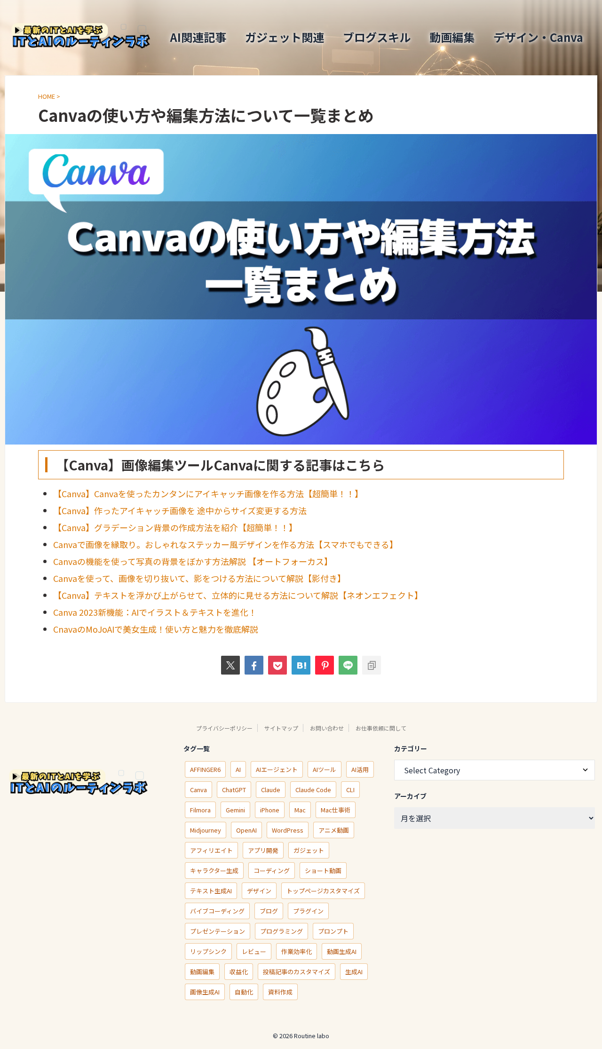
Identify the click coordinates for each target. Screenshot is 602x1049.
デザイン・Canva (538, 37)
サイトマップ (281, 728)
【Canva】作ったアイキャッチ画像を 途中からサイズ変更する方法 (180, 510)
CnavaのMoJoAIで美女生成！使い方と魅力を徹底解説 (155, 629)
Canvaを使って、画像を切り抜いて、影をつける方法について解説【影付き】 (199, 578)
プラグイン (308, 910)
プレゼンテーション (217, 931)
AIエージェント (277, 769)
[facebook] (254, 665)
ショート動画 (323, 870)
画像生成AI (205, 991)
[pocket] (277, 665)
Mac (300, 809)
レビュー (254, 951)
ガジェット (308, 850)
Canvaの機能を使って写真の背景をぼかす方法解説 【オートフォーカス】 (193, 561)
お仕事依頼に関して (381, 728)
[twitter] (230, 665)
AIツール (324, 769)
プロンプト (333, 931)
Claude (270, 789)
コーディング (271, 870)
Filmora (200, 809)
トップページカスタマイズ (323, 890)
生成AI (354, 971)
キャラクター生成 (214, 870)
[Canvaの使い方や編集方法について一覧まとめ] (301, 665)
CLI (350, 789)
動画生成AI (341, 951)
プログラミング (281, 931)
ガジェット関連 (284, 37)
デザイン (259, 890)
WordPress (287, 830)
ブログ (269, 910)
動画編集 (452, 37)
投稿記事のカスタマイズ (296, 971)
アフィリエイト (211, 850)
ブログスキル (377, 37)
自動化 (244, 991)
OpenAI (246, 830)
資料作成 (280, 991)
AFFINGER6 (205, 769)
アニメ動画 (333, 830)
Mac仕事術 (335, 809)
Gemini (235, 809)
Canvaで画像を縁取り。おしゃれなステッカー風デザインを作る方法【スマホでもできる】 (225, 544)
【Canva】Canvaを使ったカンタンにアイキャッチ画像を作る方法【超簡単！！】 (208, 493)
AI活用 (360, 769)
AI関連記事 (198, 37)
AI (238, 769)
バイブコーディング (217, 910)
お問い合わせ (327, 728)
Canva (198, 789)
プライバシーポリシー (224, 728)
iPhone (269, 809)
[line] (348, 665)
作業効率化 (296, 951)
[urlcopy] (371, 665)
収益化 (239, 971)
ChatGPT (234, 789)
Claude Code (313, 789)
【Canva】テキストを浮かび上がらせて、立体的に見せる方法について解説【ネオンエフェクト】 (238, 595)
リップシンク (208, 951)
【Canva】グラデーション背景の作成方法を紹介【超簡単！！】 (175, 527)
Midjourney (205, 830)
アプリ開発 (263, 850)
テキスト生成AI (211, 890)
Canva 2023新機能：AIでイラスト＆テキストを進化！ (155, 612)
